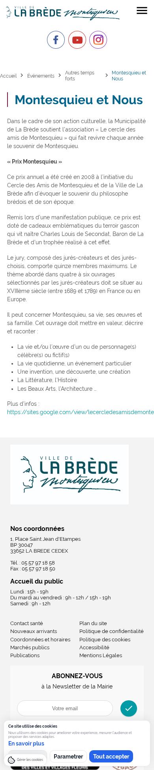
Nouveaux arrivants (33, 631)
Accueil (8, 76)
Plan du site (93, 623)
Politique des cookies (104, 640)
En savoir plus (26, 743)
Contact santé (26, 623)
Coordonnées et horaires (40, 640)
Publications (24, 655)
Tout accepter (111, 756)
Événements (40, 76)
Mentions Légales (100, 655)
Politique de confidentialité (111, 631)
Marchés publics (29, 647)
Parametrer (68, 756)
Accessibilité (94, 647)
